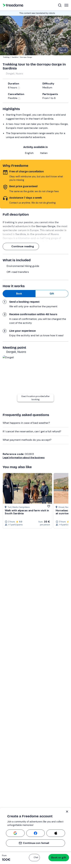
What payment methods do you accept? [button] (27, 440)
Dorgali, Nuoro (14, 73)
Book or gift (58, 857)
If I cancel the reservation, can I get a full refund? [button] (32, 431)
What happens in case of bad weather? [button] (26, 423)
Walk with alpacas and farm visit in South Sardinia (27, 512)
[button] (34, 857)
